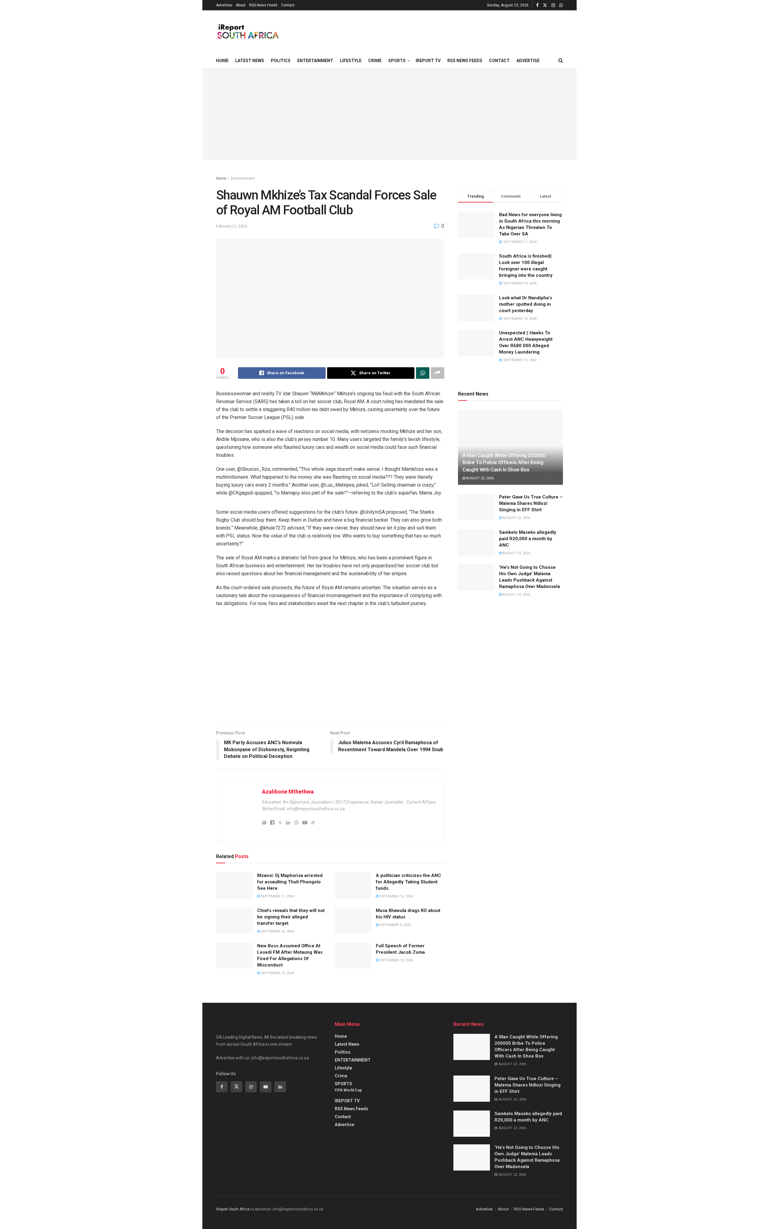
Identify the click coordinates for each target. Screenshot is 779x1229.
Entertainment (243, 178)
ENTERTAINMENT (315, 60)
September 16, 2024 (396, 896)
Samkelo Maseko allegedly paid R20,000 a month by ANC (527, 539)
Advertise (224, 5)
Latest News (249, 60)
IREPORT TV (428, 60)
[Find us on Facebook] (537, 5)
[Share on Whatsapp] (422, 373)
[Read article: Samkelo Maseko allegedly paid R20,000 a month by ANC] (476, 542)
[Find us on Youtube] (265, 1086)
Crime (375, 60)
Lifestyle (351, 60)
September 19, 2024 (277, 973)
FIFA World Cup (348, 1090)
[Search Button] (560, 60)
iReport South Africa (233, 1209)
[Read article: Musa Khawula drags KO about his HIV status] (353, 920)
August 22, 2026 (479, 478)
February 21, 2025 (231, 226)
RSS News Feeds (263, 5)
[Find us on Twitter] (545, 5)
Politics (281, 60)
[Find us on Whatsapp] (561, 5)
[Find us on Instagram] (553, 5)
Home (222, 60)
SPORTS (397, 60)
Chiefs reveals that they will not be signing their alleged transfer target (291, 917)
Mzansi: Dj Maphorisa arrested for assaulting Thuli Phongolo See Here (290, 882)
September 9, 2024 (395, 925)
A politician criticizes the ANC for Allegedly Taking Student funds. (408, 882)
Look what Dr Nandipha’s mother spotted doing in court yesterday (525, 304)
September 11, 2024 (277, 896)
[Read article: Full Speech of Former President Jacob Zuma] (353, 956)
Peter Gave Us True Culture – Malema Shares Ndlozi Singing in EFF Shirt (531, 503)
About (241, 5)
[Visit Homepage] (247, 31)
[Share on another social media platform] (437, 373)
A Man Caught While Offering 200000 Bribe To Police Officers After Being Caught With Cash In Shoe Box (504, 462)
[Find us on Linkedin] (280, 1086)
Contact (288, 5)
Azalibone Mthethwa (288, 791)
